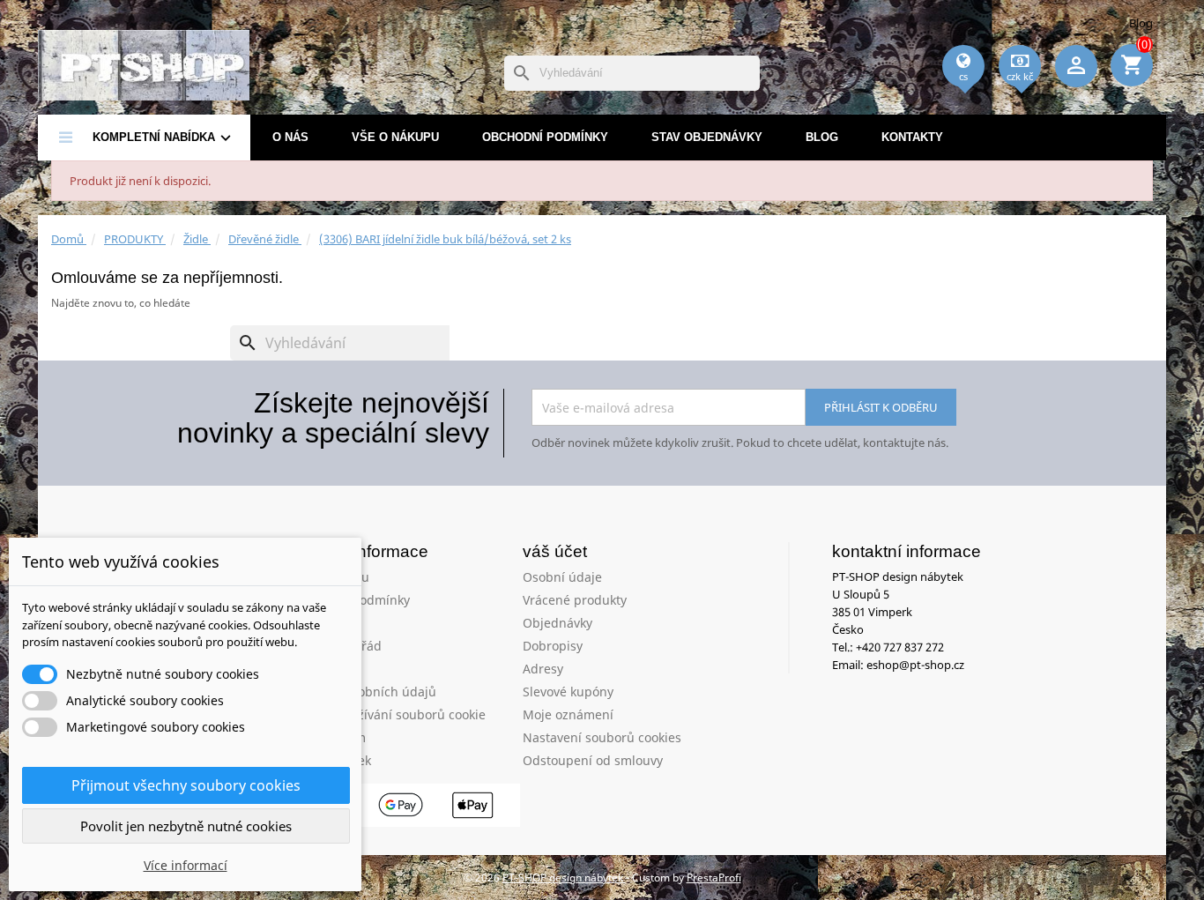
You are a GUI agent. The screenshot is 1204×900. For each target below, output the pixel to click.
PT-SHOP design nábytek (564, 877)
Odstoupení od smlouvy (593, 760)
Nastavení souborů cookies (602, 737)
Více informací (185, 865)
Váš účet (555, 551)
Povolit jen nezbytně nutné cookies (186, 826)
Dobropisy (553, 645)
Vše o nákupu (395, 137)
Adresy (543, 668)
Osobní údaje (562, 577)
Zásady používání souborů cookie (388, 714)
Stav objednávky (706, 137)
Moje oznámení (568, 714)
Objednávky (557, 622)
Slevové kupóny (568, 691)
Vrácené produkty (575, 599)
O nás (290, 137)
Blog (1141, 23)
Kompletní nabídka (164, 138)
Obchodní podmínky (545, 137)
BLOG (822, 137)
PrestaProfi (714, 877)
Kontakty (912, 137)
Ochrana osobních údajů (363, 691)
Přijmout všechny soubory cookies (186, 785)
